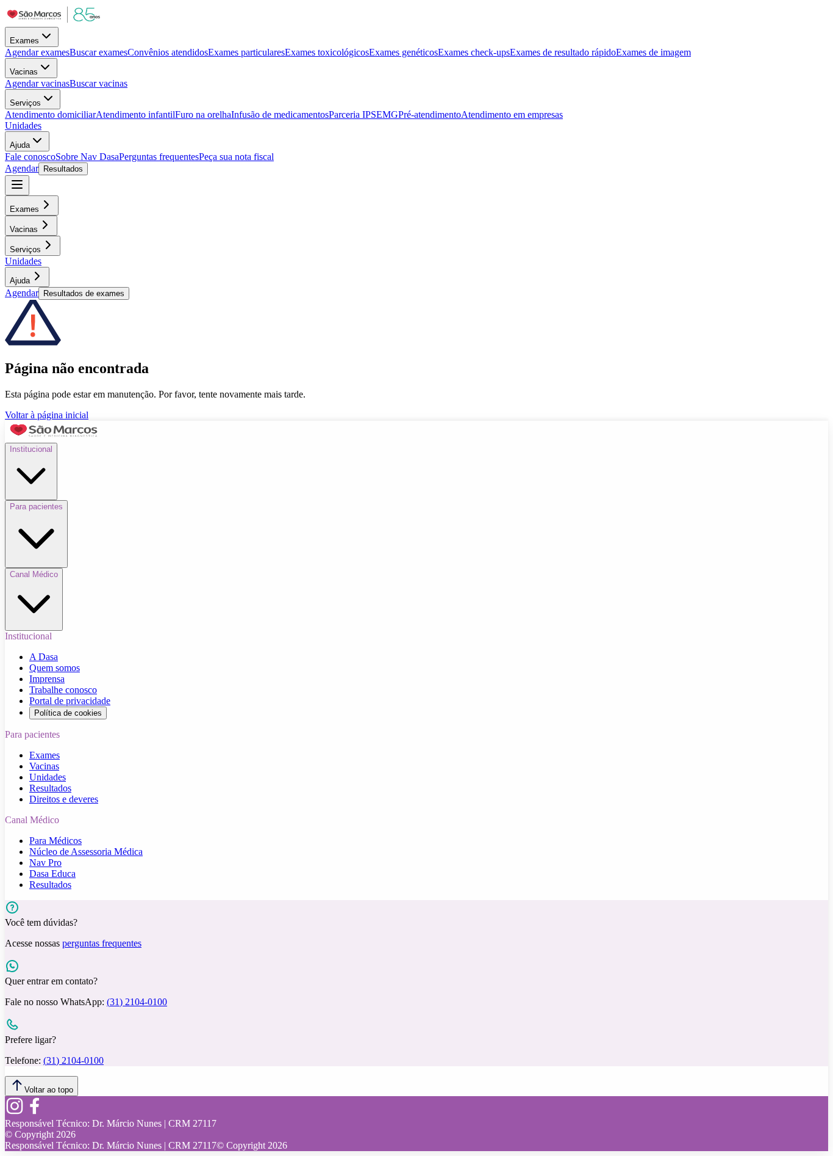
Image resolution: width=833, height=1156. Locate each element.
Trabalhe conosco (63, 690)
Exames (24, 40)
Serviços (25, 102)
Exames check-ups (474, 52)
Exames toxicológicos (327, 52)
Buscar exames (98, 52)
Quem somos (54, 668)
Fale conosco (30, 156)
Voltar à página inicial (46, 415)
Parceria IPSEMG (363, 114)
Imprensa (47, 679)
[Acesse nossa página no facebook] (34, 1112)
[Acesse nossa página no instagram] (14, 1112)
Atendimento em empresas (512, 114)
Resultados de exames (83, 293)
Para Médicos (55, 840)
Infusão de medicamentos (280, 114)
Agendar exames (37, 52)
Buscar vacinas (98, 83)
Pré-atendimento (429, 114)
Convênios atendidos (167, 52)
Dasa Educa (52, 873)
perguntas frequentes (101, 943)
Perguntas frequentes (159, 156)
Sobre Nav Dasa (87, 156)
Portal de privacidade (69, 701)
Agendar (21, 168)
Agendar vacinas (37, 83)
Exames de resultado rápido (563, 52)
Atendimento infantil (135, 114)
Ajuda (20, 145)
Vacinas (24, 71)
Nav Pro (45, 862)
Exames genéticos (403, 52)
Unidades (23, 125)
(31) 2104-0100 (137, 1002)
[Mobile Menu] (17, 185)
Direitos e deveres (63, 799)
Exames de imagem (653, 52)
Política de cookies (68, 713)
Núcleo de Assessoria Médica (86, 851)
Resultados (63, 168)
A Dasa (43, 657)
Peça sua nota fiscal (236, 156)
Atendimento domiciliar (50, 114)
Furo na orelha (203, 114)
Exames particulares (246, 52)
